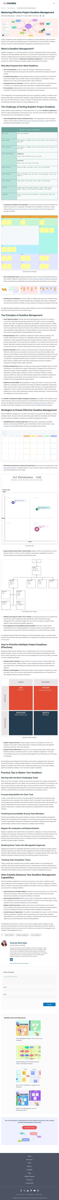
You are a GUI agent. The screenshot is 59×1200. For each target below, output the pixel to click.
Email (4, 994)
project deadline (9, 935)
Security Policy (38, 1194)
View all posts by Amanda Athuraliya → (20, 963)
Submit (49, 1004)
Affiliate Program (29, 1176)
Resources (29, 1159)
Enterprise (30, 1180)
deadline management (22, 935)
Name (4, 987)
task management (35, 935)
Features (29, 1166)
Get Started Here (29, 1127)
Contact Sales (29, 1183)
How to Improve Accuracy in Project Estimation (26, 209)
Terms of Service (20, 1194)
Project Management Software (38, 403)
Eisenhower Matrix (11, 468)
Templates (29, 1169)
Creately (22, 99)
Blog (29, 1173)
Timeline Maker (28, 898)
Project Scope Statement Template (33, 120)
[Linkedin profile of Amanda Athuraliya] (11, 959)
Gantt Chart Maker (36, 661)
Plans (29, 1163)
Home (29, 1156)
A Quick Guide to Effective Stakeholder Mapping (43, 279)
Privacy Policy (29, 1194)
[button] (54, 3)
